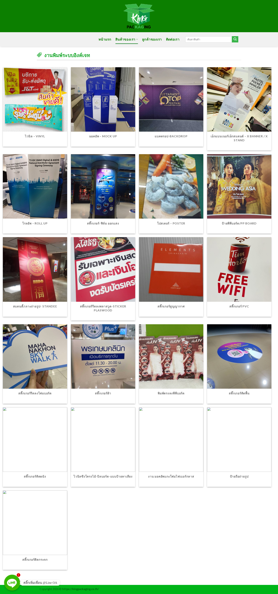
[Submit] (235, 39)
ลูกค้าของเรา (152, 39)
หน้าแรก (105, 39)
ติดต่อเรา (172, 39)
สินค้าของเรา (125, 39)
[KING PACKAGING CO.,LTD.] (139, 16)
